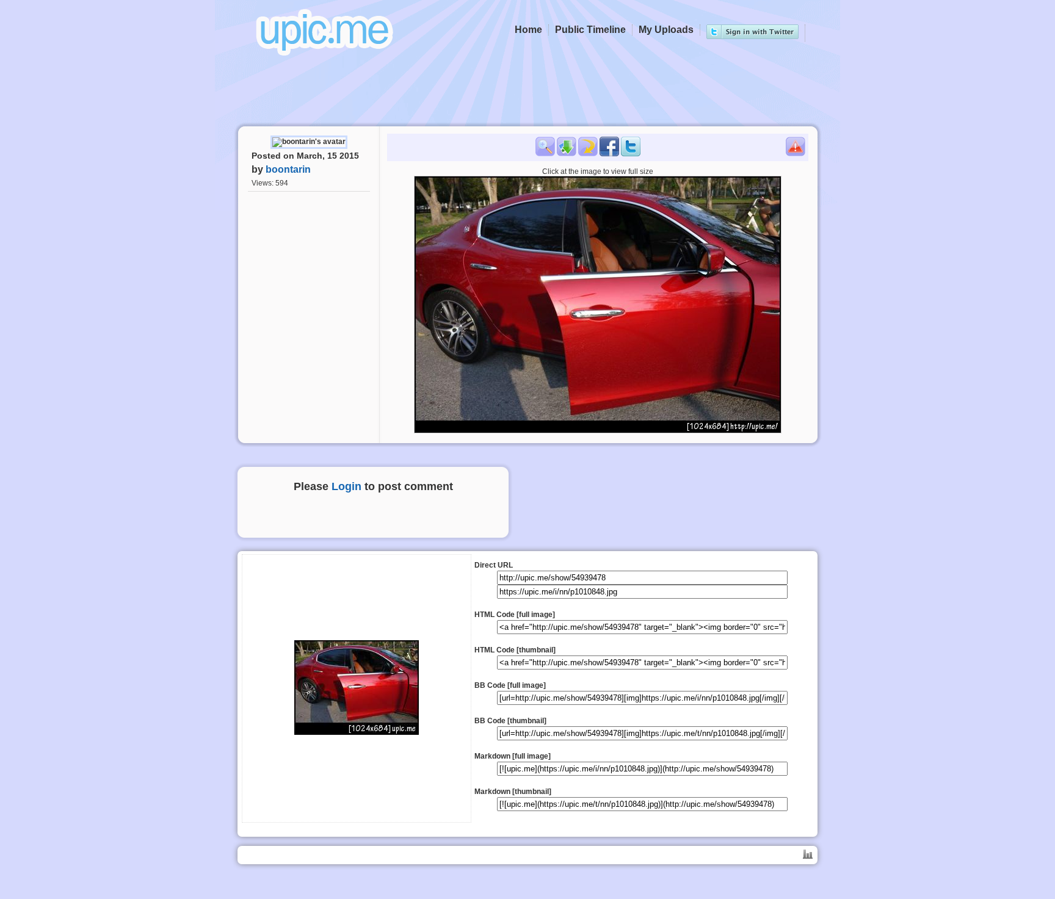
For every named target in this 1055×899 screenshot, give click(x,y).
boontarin (288, 169)
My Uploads (666, 29)
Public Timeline (590, 29)
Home (528, 29)
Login (346, 486)
